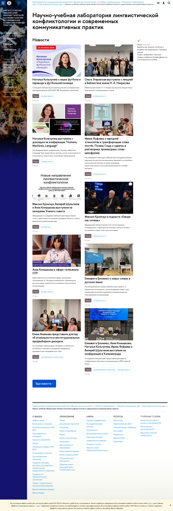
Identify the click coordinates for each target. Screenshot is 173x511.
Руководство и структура (42, 424)
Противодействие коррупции (39, 457)
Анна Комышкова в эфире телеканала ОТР (55, 271)
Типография (118, 431)
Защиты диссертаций (94, 437)
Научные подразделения (96, 420)
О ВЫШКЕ (37, 416)
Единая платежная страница (43, 489)
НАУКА (89, 416)
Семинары (8, 44)
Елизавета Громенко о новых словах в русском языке (107, 280)
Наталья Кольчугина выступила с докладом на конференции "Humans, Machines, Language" (54, 142)
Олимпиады (63, 427)
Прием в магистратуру (68, 438)
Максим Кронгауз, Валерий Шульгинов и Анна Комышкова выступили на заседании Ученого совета (55, 207)
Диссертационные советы (96, 433)
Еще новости (43, 383)
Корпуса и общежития (41, 440)
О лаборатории (10, 33)
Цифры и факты (38, 420)
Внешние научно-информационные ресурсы (97, 449)
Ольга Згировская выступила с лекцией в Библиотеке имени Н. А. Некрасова (109, 81)
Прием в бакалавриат (67, 431)
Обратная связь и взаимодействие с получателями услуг (67, 467)
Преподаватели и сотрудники (39, 434)
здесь (150, 503)
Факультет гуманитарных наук (128, 406)
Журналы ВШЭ (119, 438)
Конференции (10, 49)
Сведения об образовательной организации (39, 477)
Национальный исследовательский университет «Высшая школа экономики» (62, 406)
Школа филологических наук (154, 406)
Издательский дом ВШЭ (123, 424)
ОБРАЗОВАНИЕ (66, 416)
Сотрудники (9, 38)
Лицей (62, 420)
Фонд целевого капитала (42, 453)
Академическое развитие (96, 440)
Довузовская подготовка (69, 424)
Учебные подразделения (105, 406)
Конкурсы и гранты (93, 444)
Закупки (35, 443)
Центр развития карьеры (69, 451)
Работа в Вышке (38, 493)
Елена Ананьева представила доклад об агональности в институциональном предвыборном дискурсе (56, 337)
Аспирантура (64, 441)
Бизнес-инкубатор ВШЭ (68, 455)
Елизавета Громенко (12, 96)
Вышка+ (62, 434)
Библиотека (118, 420)
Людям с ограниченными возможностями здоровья (42, 484)
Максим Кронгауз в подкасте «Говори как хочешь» (108, 218)
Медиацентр (118, 434)
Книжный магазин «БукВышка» (125, 427)
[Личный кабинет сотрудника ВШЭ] (164, 3)
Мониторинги (91, 430)
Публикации (118, 441)
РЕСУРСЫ (118, 416)
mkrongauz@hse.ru (11, 87)
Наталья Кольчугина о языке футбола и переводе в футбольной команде (56, 81)
